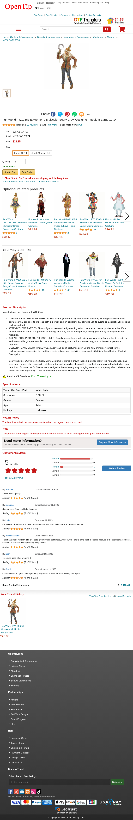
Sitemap (15, 685)
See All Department (18, 29)
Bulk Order (27, 172)
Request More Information (112, 442)
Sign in (40, 3)
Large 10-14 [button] (20, 153)
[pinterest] (67, 114)
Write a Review (117, 468)
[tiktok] (38, 791)
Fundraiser (16, 709)
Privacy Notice (18, 666)
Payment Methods (20, 752)
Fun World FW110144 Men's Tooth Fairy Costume (116, 222)
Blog (13, 724)
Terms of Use (17, 743)
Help (107, 2)
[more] (88, 114)
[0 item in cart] (122, 30)
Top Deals (38, 15)
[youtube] (21, 791)
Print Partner (17, 704)
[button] (44, 8)
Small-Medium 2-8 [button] (40, 153)
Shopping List (96, 2)
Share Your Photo (20, 675)
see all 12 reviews (14, 477)
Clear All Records (123, 596)
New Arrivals (77, 15)
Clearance (65, 15)
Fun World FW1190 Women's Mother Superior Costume (64, 283)
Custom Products (93, 15)
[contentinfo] (18, 6)
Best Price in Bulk (49, 181)
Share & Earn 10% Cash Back (20, 181)
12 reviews (32, 124)
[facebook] (53, 114)
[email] (81, 114)
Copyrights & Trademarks (24, 661)
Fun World (52, 124)
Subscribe (117, 782)
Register (50, 3)
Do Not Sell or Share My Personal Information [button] (31, 796)
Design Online (18, 757)
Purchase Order (19, 738)
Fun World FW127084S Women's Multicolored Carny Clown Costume (92, 222)
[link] (74, 114)
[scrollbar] (66, 242)
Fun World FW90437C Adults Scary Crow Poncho (39, 283)
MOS (80, 124)
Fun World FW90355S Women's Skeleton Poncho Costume (116, 283)
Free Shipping (52, 15)
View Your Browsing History (101, 596)
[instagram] (33, 791)
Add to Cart (10, 172)
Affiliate (14, 699)
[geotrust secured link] (66, 810)
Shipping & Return (20, 748)
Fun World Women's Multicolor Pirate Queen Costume (40, 222)
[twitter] (60, 114)
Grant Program (18, 719)
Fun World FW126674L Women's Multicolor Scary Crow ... (12, 629)
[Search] (107, 29)
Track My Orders (80, 2)
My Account (64, 2)
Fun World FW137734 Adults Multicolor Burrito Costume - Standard (92, 283)
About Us (15, 671)
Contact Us (16, 762)
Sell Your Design (19, 714)
